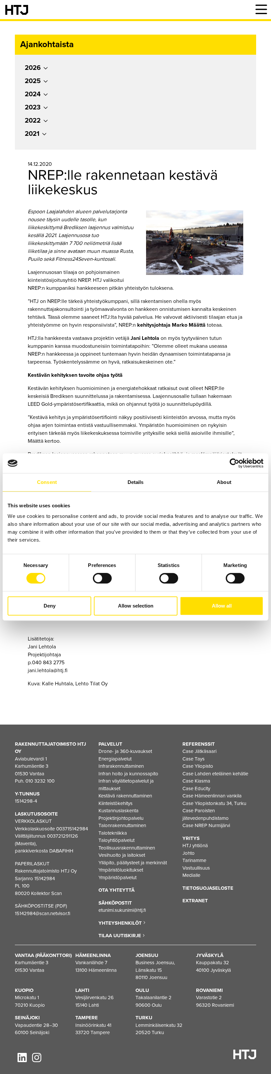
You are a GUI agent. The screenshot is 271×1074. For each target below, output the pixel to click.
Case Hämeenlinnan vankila (212, 796)
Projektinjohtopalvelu (120, 818)
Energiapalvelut (115, 759)
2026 (33, 68)
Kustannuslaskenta (118, 811)
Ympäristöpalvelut (117, 877)
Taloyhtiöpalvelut (116, 840)
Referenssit (198, 744)
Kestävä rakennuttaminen (125, 796)
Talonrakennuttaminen (122, 825)
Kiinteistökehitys (115, 803)
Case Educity (196, 788)
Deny (50, 606)
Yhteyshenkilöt (120, 923)
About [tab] (224, 482)
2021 (32, 134)
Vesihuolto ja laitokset (121, 855)
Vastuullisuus (196, 868)
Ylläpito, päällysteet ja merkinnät (132, 863)
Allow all (222, 606)
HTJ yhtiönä (195, 846)
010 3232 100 (40, 781)
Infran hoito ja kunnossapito (128, 774)
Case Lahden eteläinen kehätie (215, 774)
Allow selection (135, 606)
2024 (33, 94)
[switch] (102, 578)
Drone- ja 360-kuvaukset (125, 751)
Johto (188, 853)
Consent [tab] (47, 482)
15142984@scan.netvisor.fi (42, 913)
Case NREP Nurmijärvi (206, 825)
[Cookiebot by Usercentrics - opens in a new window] (234, 463)
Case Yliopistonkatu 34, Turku (214, 803)
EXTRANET (195, 901)
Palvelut (110, 744)
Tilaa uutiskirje (120, 936)
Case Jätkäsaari (199, 751)
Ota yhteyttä (116, 890)
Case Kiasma (196, 781)
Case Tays (193, 759)
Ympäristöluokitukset (120, 870)
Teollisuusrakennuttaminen (126, 848)
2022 (33, 121)
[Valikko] (261, 9)
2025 (33, 81)
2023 (33, 107)
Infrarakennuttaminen (121, 766)
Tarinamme (194, 860)
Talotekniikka (112, 833)
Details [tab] (136, 482)
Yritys (191, 838)
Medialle (191, 875)
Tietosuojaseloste (207, 888)
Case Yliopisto (197, 766)
